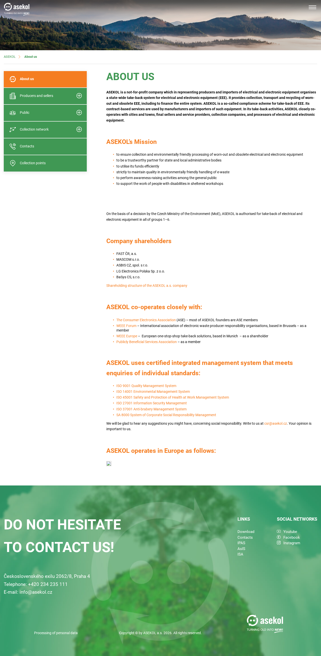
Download (245, 531)
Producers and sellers (36, 96)
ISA (240, 554)
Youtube (290, 531)
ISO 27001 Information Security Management (151, 403)
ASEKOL (10, 57)
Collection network (34, 129)
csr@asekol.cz (275, 423)
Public (24, 113)
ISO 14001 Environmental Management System (153, 392)
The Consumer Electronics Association (146, 320)
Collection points (33, 163)
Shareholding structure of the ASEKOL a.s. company (146, 286)
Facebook (291, 537)
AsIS (241, 548)
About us (27, 79)
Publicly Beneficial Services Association (146, 342)
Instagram (291, 543)
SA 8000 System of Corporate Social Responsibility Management (166, 415)
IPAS (241, 543)
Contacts (27, 146)
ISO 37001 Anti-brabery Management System (151, 409)
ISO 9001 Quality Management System (146, 386)
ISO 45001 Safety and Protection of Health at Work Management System (172, 397)
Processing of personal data (56, 633)
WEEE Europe (126, 336)
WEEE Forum (126, 326)
